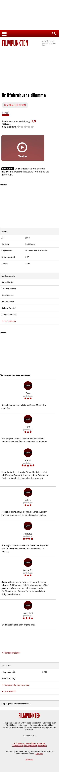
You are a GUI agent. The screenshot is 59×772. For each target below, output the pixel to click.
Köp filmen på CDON (15, 105)
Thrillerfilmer (17, 745)
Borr (28, 393)
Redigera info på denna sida (16, 685)
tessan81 (28, 570)
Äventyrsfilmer (30, 745)
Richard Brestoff (8, 308)
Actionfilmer (19, 743)
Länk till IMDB (10, 691)
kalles (28, 500)
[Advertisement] (29, 70)
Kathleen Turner (8, 289)
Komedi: (5, 113)
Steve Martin (7, 282)
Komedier (41, 743)
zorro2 (28, 460)
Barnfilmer (42, 745)
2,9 (34, 121)
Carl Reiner (30, 244)
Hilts (28, 427)
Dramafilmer (30, 743)
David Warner (7, 295)
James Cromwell (8, 314)
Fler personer (10, 321)
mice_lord (28, 613)
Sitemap (29, 759)
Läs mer (39, 753)
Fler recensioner (12, 653)
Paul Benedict (7, 301)
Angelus (28, 534)
